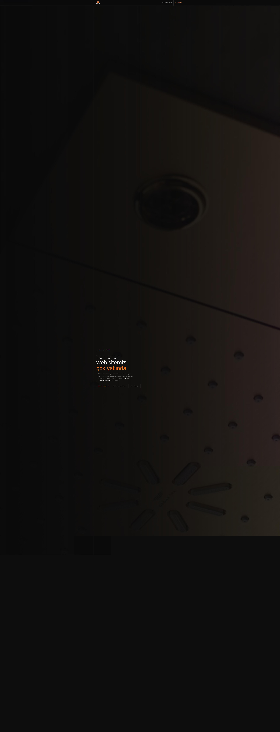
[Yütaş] (98, 2)
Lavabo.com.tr (102, 386)
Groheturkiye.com (119, 386)
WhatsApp (133, 386)
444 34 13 (179, 2)
